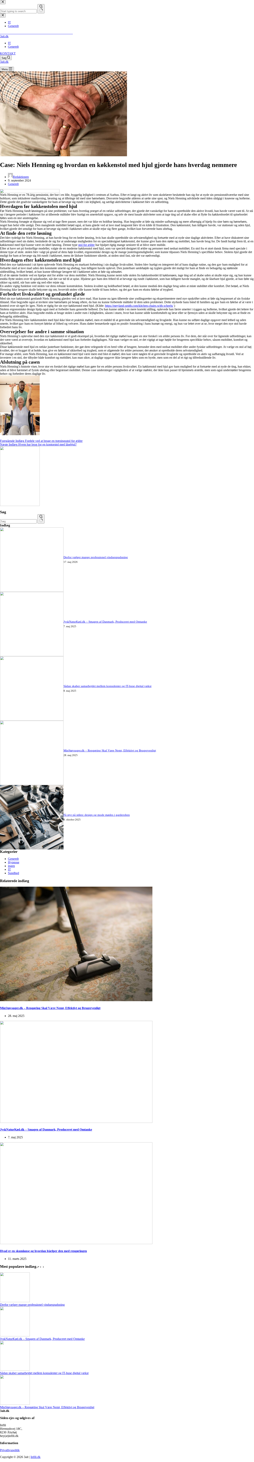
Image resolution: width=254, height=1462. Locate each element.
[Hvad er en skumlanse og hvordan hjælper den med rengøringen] (76, 1243)
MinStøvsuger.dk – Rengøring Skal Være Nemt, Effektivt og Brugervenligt (110, 750)
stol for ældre (86, 245)
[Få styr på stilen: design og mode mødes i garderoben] (32, 848)
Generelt (13, 46)
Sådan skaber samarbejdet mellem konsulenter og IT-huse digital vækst (107, 686)
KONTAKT (8, 53)
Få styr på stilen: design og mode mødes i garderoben (97, 814)
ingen (11, 866)
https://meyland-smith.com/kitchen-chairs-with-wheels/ (139, 305)
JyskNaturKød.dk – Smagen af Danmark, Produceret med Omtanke (105, 621)
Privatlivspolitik (10, 1450)
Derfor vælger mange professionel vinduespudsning (96, 557)
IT (9, 43)
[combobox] (18, 521)
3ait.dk (4, 36)
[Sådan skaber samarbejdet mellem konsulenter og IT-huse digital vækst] (32, 719)
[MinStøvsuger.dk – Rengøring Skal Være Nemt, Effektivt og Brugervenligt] (32, 784)
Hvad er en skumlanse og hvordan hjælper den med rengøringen (43, 1251)
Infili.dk (35, 1457)
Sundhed (13, 873)
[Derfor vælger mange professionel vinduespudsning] (32, 590)
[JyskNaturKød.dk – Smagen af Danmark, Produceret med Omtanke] (32, 655)
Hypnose (13, 862)
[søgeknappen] (41, 518)
